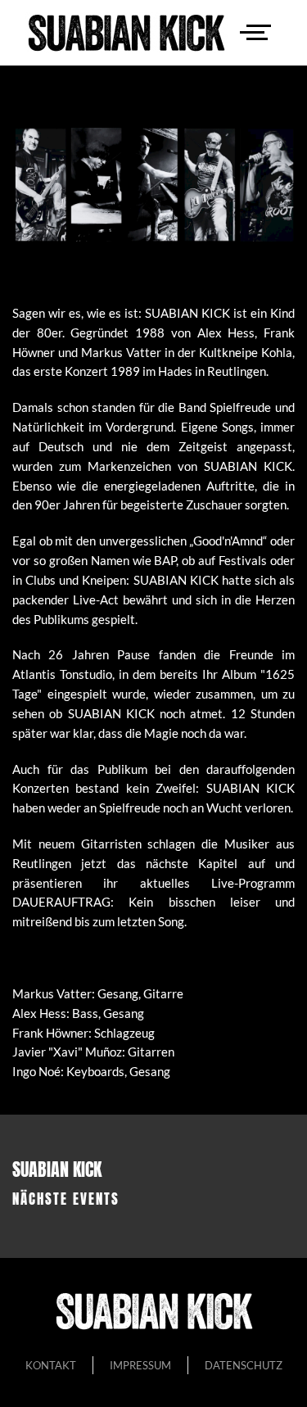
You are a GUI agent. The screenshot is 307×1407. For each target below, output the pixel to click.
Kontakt (50, 1365)
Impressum (140, 1365)
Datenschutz (243, 1365)
